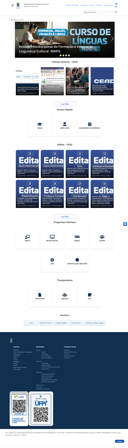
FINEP (15, 365)
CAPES (15, 360)
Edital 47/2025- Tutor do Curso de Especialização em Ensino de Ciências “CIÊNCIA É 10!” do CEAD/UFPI (77, 170)
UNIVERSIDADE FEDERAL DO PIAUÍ (36, 4)
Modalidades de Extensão (49, 380)
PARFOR (15, 350)
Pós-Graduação (46, 356)
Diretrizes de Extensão (48, 381)
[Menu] (12, 5)
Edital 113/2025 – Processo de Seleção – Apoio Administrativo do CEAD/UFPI (27, 171)
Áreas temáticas (46, 378)
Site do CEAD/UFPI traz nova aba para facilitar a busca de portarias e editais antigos (28, 89)
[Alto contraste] (116, 6)
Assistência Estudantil (43, 389)
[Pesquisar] (116, 11)
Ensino (38, 350)
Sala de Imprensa (69, 356)
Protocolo (67, 350)
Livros (31, 323)
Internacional (40, 385)
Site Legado (17, 369)
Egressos (39, 387)
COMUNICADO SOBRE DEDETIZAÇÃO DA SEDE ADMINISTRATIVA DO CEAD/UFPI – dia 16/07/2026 (102, 88)
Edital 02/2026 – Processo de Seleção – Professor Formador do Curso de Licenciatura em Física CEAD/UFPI (52, 200)
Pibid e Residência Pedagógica (22, 352)
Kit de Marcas (76, 323)
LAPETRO (16, 356)
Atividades (40, 347)
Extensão (39, 372)
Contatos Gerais (70, 347)
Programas (44, 363)
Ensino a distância (46, 358)
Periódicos (16, 361)
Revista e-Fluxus (46, 323)
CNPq (15, 358)
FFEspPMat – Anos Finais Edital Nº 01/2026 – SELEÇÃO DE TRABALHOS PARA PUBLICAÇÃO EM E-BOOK (27, 200)
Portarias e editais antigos (95, 323)
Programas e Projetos (48, 374)
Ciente (119, 441)
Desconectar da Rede (20, 367)
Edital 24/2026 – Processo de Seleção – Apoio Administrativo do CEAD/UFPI (52, 171)
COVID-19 (67, 358)
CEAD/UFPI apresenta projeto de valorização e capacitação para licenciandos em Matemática (77, 89)
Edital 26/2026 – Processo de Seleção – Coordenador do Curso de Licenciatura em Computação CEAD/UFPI (77, 200)
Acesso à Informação (70, 352)
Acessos (16, 347)
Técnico (43, 352)
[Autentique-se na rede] (116, 3)
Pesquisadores (45, 365)
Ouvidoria (67, 354)
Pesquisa (39, 361)
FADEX (15, 363)
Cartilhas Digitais (61, 323)
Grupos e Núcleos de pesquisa (50, 367)
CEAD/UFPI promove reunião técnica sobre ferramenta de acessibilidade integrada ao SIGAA (52, 89)
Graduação (44, 354)
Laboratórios (45, 369)
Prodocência (17, 354)
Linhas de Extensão (47, 376)
